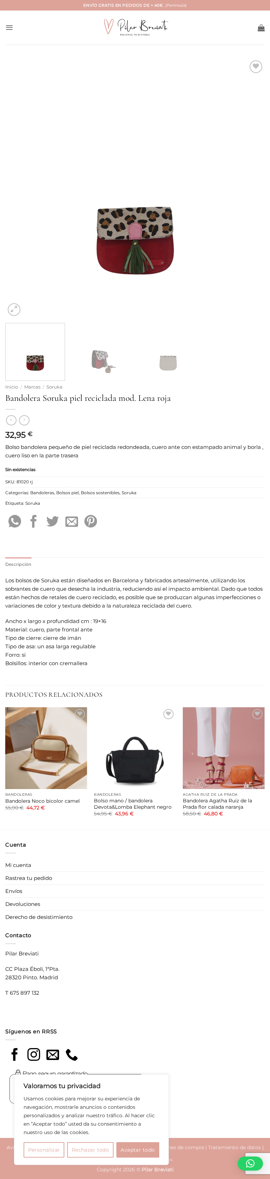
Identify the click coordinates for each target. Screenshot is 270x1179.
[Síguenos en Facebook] (14, 1055)
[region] (91, 1119)
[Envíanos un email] (52, 1055)
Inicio (11, 387)
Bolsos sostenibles (100, 492)
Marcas (32, 387)
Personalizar (44, 1150)
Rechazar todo (90, 1150)
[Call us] (71, 1055)
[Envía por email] (71, 522)
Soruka (54, 387)
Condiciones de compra (175, 1147)
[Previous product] (24, 420)
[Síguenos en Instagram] (33, 1055)
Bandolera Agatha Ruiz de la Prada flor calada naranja (217, 804)
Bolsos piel (67, 492)
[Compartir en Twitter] (52, 522)
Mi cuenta (18, 865)
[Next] (250, 188)
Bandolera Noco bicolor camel (42, 801)
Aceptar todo (138, 1150)
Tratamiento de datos (234, 1147)
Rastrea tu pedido (28, 878)
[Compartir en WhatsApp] (14, 522)
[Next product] (11, 420)
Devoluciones (22, 904)
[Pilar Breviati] (135, 27)
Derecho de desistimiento (38, 917)
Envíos (13, 891)
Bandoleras (42, 492)
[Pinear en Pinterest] (90, 522)
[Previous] (19, 188)
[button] (9, 27)
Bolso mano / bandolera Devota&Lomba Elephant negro (133, 804)
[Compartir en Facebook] (33, 522)
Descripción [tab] (18, 564)
